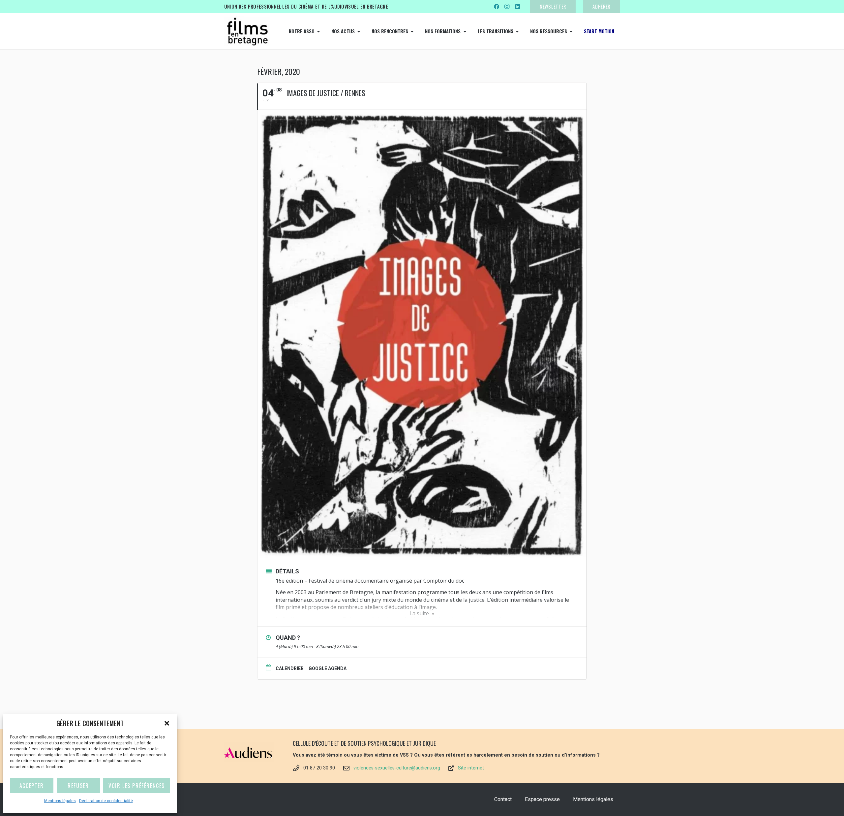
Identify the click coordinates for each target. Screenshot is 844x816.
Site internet (471, 768)
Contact (503, 799)
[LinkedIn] (517, 6)
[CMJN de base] (247, 31)
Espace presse (542, 799)
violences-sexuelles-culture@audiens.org (396, 768)
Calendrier (290, 668)
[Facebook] (496, 6)
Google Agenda (328, 668)
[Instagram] (507, 6)
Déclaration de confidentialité (106, 801)
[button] (167, 723)
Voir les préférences (136, 786)
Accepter (31, 786)
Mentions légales (60, 801)
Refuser (78, 786)
